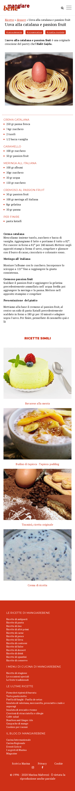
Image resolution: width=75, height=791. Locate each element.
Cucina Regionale (15, 743)
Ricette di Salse (14, 646)
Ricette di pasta (15, 622)
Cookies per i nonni (17, 727)
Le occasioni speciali (17, 676)
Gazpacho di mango (17, 723)
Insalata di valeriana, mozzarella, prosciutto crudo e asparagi (35, 704)
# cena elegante (14, 32)
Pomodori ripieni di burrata (21, 692)
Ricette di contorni (16, 643)
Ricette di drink (14, 653)
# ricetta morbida (55, 32)
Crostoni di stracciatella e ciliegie (24, 713)
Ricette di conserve (17, 660)
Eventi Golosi (13, 746)
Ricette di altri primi (17, 629)
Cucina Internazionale (18, 739)
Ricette (9, 20)
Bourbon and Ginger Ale (19, 720)
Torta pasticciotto (16, 696)
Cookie (58, 763)
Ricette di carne (15, 632)
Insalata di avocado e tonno (21, 709)
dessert (21, 20)
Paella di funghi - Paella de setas (24, 699)
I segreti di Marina (16, 750)
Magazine (11, 753)
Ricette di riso (14, 626)
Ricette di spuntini (16, 656)
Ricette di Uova (14, 639)
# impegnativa (34, 32)
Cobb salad (12, 716)
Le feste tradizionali (17, 679)
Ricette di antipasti (16, 619)
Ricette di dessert (16, 650)
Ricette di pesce (15, 636)
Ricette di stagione (16, 673)
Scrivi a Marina (21, 763)
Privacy (42, 763)
